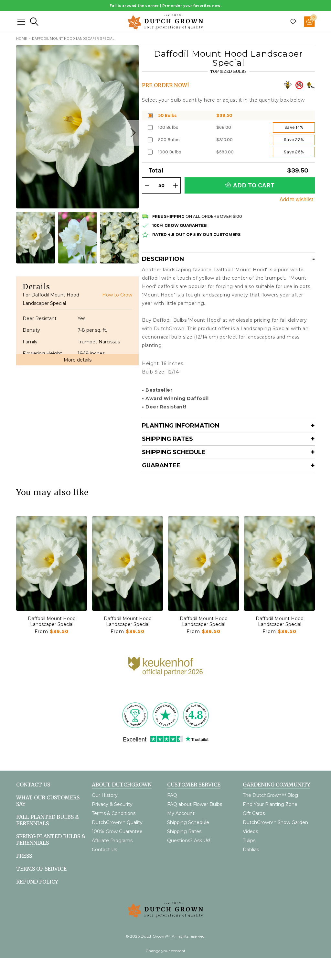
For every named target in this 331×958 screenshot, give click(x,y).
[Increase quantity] (175, 185)
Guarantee (161, 465)
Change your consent (165, 950)
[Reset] (21, 22)
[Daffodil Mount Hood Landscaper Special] (51, 563)
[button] (132, 133)
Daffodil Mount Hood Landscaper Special (52, 621)
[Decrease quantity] (147, 185)
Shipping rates (167, 438)
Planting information (180, 425)
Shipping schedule (174, 452)
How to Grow (117, 295)
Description (163, 258)
